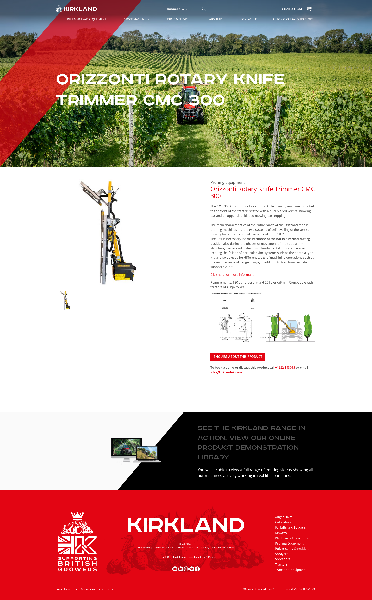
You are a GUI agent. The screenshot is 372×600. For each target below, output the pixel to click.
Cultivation (283, 522)
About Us (216, 19)
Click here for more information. (233, 274)
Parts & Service (178, 19)
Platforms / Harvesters (291, 538)
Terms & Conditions (84, 588)
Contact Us (248, 19)
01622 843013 (285, 367)
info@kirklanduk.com (226, 372)
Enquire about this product (238, 357)
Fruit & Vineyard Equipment (86, 19)
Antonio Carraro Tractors (293, 19)
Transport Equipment (291, 570)
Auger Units (283, 517)
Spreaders (282, 559)
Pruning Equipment (227, 182)
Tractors (281, 564)
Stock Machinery (136, 19)
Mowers (281, 533)
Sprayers (281, 554)
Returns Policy (105, 588)
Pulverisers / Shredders (292, 548)
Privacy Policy (63, 588)
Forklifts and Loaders (290, 527)
